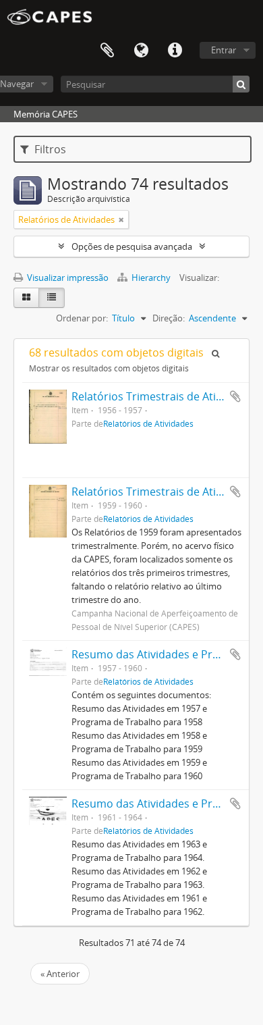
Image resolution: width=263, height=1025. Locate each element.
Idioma (141, 51)
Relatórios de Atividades (148, 423)
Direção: (168, 318)
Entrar (223, 50)
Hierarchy (151, 277)
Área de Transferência (107, 51)
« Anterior (60, 974)
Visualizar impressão (67, 277)
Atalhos (175, 51)
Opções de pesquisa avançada (131, 246)
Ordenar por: (82, 318)
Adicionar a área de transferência (235, 396)
